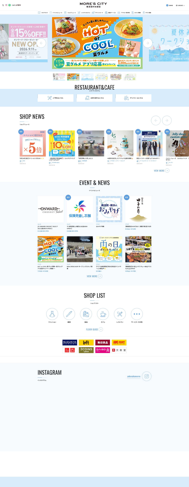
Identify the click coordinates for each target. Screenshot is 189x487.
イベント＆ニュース (57, 12)
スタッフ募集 (137, 12)
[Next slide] (147, 43)
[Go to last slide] (156, 120)
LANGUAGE (180, 5)
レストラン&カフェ (85, 12)
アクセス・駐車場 (125, 12)
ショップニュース (72, 12)
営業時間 (171, 5)
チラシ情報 (148, 12)
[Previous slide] (41, 43)
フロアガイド (44, 12)
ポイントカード (99, 12)
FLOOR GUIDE (92, 329)
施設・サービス (112, 12)
